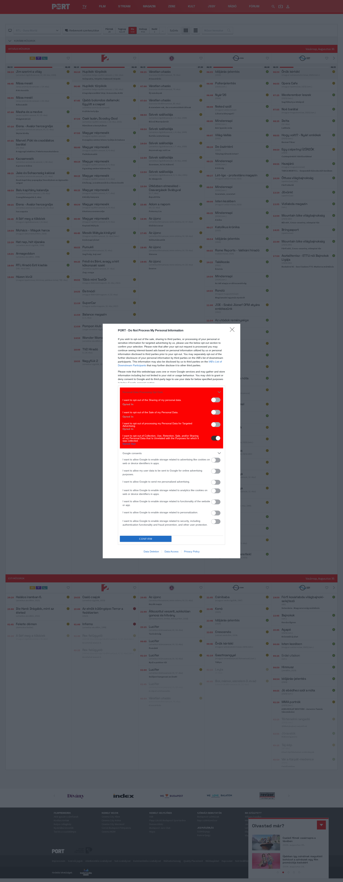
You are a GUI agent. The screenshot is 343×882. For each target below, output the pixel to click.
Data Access (171, 551)
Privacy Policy (192, 551)
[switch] (215, 399)
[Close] (233, 330)
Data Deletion (151, 551)
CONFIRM (145, 539)
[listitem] (171, 392)
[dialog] (171, 441)
